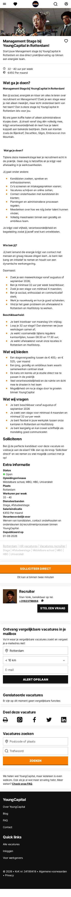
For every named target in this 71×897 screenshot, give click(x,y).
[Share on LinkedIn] (64, 720)
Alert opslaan (35, 679)
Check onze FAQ (22, 783)
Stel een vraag (52, 608)
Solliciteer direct (35, 569)
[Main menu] (4, 4)
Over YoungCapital (14, 806)
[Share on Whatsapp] (20, 720)
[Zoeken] (57, 4)
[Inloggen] (66, 4)
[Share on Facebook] (35, 720)
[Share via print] (6, 720)
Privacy (9, 875)
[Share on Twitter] (49, 720)
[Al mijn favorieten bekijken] (15, 4)
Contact (7, 827)
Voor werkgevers (13, 857)
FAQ (5, 820)
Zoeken (35, 761)
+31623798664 (28, 600)
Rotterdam (10, 546)
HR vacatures (28, 546)
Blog (5, 813)
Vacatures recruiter (52, 546)
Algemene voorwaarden (53, 871)
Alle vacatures (11, 844)
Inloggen (8, 851)
